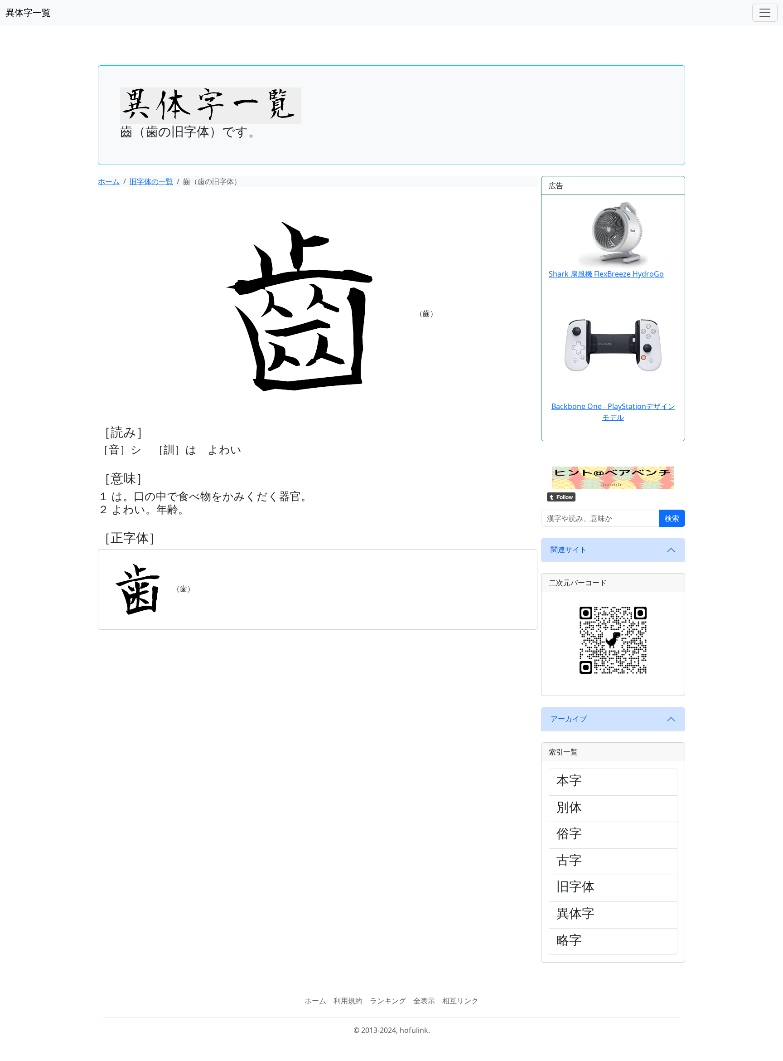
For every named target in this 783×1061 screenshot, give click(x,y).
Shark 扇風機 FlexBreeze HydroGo (606, 274)
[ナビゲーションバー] (765, 13)
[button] (613, 477)
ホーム (109, 181)
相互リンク (460, 1001)
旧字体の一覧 (151, 181)
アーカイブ (569, 719)
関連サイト (569, 550)
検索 (672, 518)
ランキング (388, 1001)
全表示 (424, 1001)
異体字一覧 (28, 12)
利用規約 (348, 1001)
